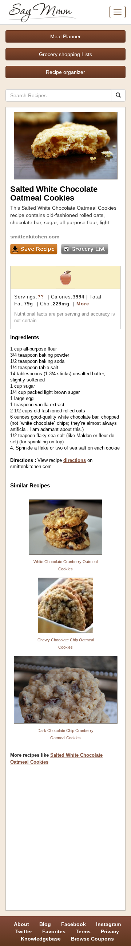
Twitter (23, 931)
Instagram (108, 924)
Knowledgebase (41, 939)
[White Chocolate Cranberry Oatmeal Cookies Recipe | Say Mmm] (65, 527)
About (21, 924)
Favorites (54, 931)
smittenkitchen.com (34, 237)
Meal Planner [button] (65, 36)
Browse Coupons (92, 939)
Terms (83, 931)
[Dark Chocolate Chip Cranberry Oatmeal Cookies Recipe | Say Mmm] (65, 690)
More (82, 303)
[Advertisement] (65, 840)
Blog (45, 924)
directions (74, 460)
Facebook (73, 924)
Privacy (110, 931)
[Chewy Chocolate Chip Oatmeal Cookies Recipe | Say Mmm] (65, 605)
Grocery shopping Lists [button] (65, 54)
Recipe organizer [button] (65, 72)
